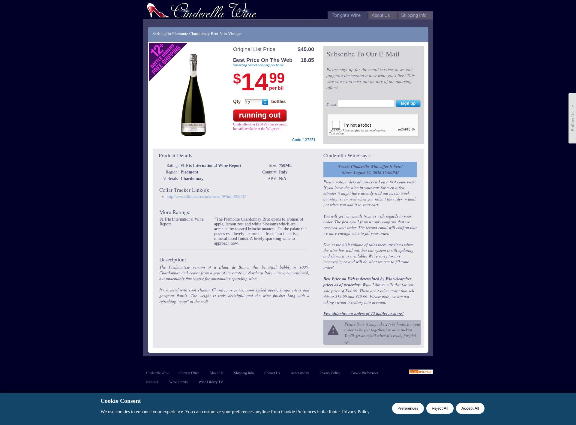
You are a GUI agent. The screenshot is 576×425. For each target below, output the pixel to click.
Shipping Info (244, 373)
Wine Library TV (211, 382)
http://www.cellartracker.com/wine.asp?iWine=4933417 (206, 196)
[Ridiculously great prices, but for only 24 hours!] (201, 11)
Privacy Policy (330, 373)
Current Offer (189, 373)
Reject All (440, 408)
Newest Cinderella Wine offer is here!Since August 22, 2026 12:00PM (370, 170)
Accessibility (300, 373)
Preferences (408, 408)
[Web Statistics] (421, 372)
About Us (216, 373)
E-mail (331, 104)
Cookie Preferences (364, 373)
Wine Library (178, 382)
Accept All (470, 408)
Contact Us (272, 373)
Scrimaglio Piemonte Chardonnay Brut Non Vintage (196, 33)
